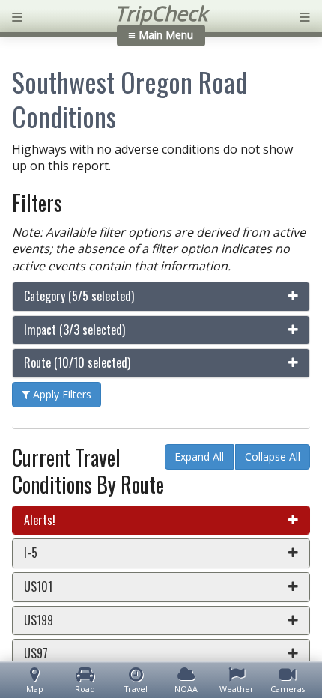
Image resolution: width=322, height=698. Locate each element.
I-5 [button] (30, 553)
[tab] (161, 296)
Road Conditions (85, 689)
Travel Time (136, 689)
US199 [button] (38, 620)
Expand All (199, 456)
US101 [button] (38, 586)
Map (34, 688)
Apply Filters (60, 394)
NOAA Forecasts (186, 689)
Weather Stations (236, 689)
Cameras (287, 688)
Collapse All (272, 456)
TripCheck (161, 13)
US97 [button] (36, 653)
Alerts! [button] (39, 520)
